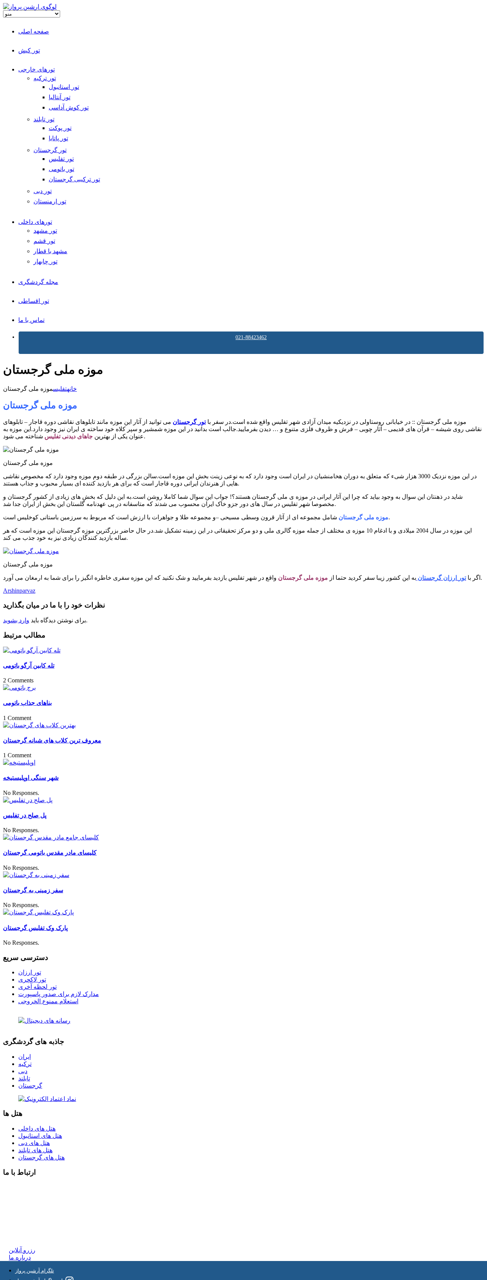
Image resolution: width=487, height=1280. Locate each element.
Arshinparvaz (19, 590)
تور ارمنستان (49, 201)
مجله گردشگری (38, 282)
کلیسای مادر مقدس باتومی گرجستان (50, 852)
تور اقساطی (33, 301)
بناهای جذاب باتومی (27, 702)
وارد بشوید (16, 620)
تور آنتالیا (59, 97)
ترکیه (25, 1064)
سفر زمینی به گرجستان (33, 890)
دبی (22, 1071)
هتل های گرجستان (41, 1157)
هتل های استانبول (40, 1135)
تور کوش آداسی (69, 107)
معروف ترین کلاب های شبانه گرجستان (52, 740)
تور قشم (44, 241)
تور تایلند (43, 119)
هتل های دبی (34, 1143)
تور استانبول (64, 87)
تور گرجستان (50, 150)
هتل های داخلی (37, 1128)
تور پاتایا (58, 138)
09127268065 (25, 1215)
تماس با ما (31, 320)
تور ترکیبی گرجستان (74, 179)
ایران (24, 1056)
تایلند (24, 1078)
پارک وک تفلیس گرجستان (35, 928)
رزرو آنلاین (22, 1250)
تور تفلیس (61, 158)
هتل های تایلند (35, 1150)
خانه (72, 388)
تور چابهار (45, 261)
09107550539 (25, 1222)
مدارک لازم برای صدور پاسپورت (58, 994)
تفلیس (60, 388)
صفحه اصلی (33, 31)
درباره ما (20, 1257)
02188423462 (25, 1187)
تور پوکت (60, 128)
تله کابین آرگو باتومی (28, 665)
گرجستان (30, 1085)
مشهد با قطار (50, 251)
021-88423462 (251, 337)
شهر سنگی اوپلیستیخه (31, 777)
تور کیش (29, 50)
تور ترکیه (44, 78)
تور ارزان (29, 972)
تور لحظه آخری (37, 986)
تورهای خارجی (36, 69)
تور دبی (42, 191)
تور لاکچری (32, 979)
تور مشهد (45, 230)
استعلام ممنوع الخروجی (48, 1001)
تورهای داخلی (35, 222)
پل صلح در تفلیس (24, 815)
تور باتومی (61, 169)
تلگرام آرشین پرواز (34, 1271)
